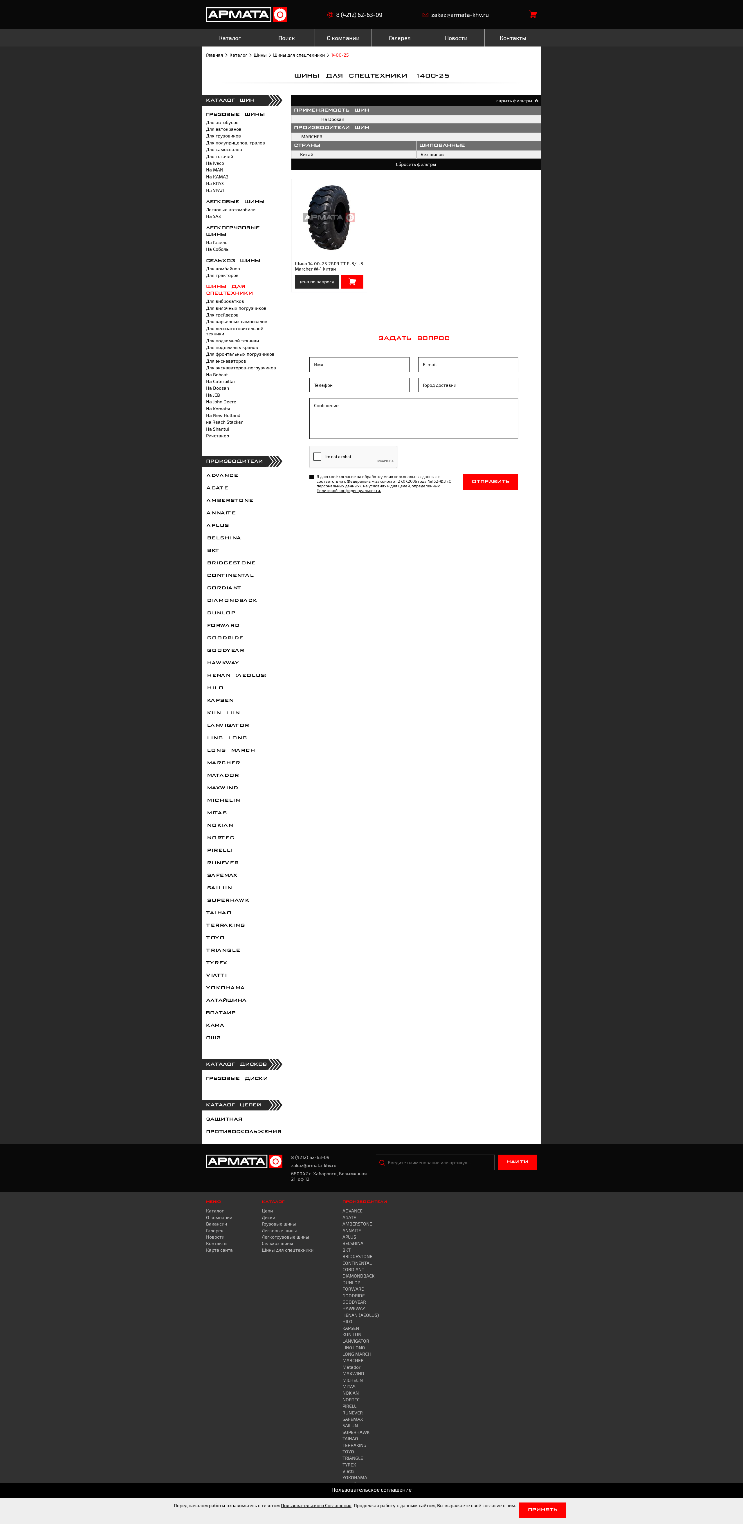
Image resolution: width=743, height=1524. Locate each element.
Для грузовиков (223, 135)
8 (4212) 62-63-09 (359, 14)
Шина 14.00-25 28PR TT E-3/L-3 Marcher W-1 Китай (329, 266)
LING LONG (226, 738)
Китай (306, 154)
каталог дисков (236, 1064)
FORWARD (222, 625)
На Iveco (215, 163)
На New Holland (223, 415)
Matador (222, 775)
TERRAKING (225, 925)
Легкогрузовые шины (285, 1236)
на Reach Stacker (224, 422)
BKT (212, 550)
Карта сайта (219, 1250)
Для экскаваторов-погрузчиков (241, 367)
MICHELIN (222, 800)
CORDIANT (223, 588)
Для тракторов (222, 275)
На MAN (214, 169)
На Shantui (217, 429)
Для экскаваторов (226, 361)
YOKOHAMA (225, 988)
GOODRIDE (224, 638)
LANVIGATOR (227, 725)
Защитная (224, 1119)
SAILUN (218, 888)
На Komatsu (219, 408)
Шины (260, 55)
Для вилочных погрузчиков (236, 308)
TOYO (215, 938)
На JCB (213, 395)
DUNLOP (220, 613)
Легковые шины (235, 202)
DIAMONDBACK (231, 600)
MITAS (216, 813)
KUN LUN (222, 713)
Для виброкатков (225, 301)
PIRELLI (219, 850)
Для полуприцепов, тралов (235, 142)
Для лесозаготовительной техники (234, 330)
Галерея (214, 1230)
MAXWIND (221, 788)
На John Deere (221, 401)
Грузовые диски (237, 1079)
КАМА (215, 1025)
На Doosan (217, 388)
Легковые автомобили (230, 209)
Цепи (267, 1210)
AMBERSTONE (229, 500)
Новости (215, 1236)
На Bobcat (217, 374)
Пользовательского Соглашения (316, 1505)
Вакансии (216, 1223)
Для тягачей (219, 156)
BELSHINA (223, 538)
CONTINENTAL (229, 575)
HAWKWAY (222, 663)
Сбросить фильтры (416, 164)
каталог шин (230, 100)
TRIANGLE (222, 950)
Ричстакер (217, 435)
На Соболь (217, 249)
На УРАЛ (215, 190)
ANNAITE (220, 513)
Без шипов (432, 154)
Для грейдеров (222, 314)
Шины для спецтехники (299, 55)
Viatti (216, 975)
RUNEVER (222, 863)
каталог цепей (233, 1105)
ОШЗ (213, 1038)
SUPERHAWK (227, 900)
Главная (214, 55)
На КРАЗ (215, 183)
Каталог (238, 55)
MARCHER (222, 763)
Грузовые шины (235, 115)
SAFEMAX (221, 875)
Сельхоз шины (233, 261)
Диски (268, 1217)
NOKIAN (219, 825)
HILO (214, 688)
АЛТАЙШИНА (226, 1000)
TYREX (216, 963)
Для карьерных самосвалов (236, 321)
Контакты (217, 1243)
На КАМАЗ (217, 176)
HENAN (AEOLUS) (236, 675)
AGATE (217, 488)
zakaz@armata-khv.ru (460, 14)
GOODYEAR (225, 650)
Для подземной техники (232, 340)
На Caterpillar (220, 381)
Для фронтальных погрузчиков (240, 354)
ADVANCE (221, 475)
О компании (219, 1217)
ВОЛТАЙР (221, 1013)
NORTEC (220, 838)
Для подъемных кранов (232, 347)
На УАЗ (213, 216)
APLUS (217, 525)
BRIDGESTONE (230, 563)
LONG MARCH (230, 750)
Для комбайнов (223, 268)
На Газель (216, 242)
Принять (543, 1510)
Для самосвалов (224, 149)
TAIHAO (218, 913)
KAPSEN (219, 700)
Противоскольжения (244, 1132)
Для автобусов (222, 122)
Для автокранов (223, 129)
